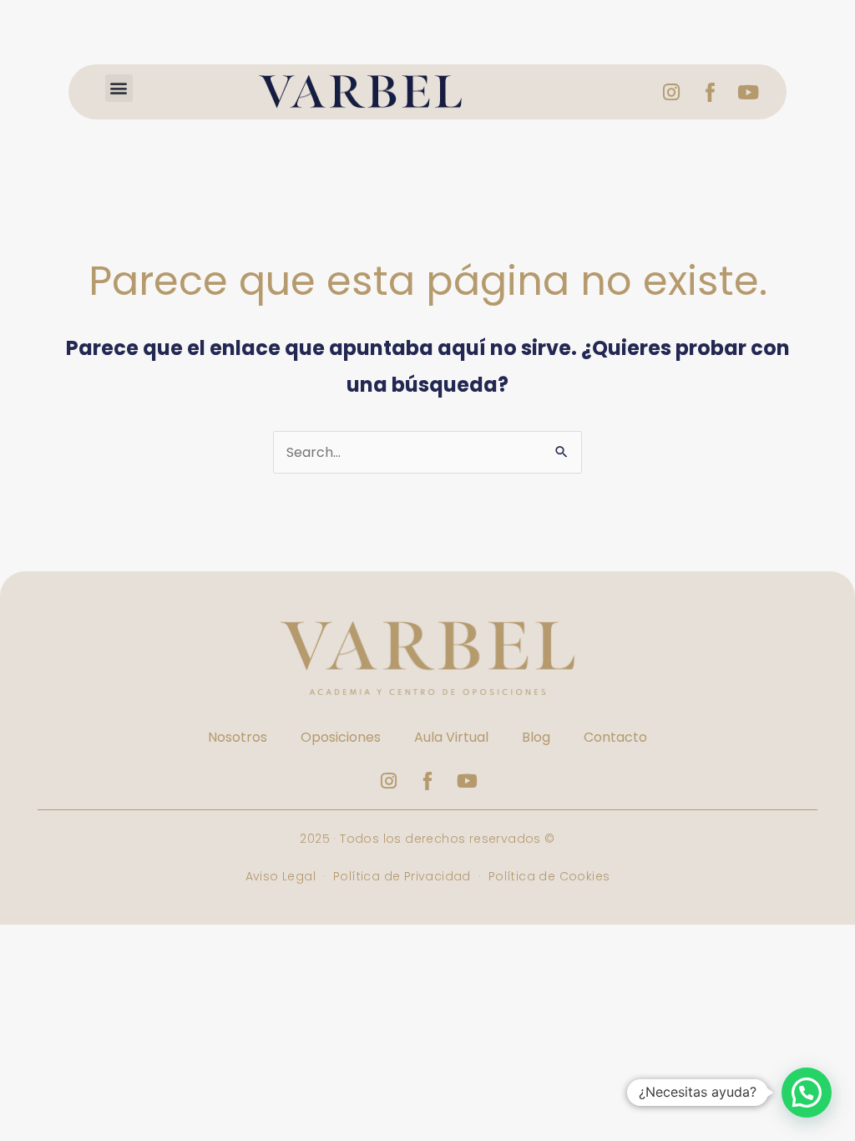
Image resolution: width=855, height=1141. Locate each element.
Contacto (615, 737)
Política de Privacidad (402, 876)
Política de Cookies (549, 876)
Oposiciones (341, 737)
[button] (119, 88)
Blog (536, 737)
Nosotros (237, 737)
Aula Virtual (451, 737)
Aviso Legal (282, 876)
